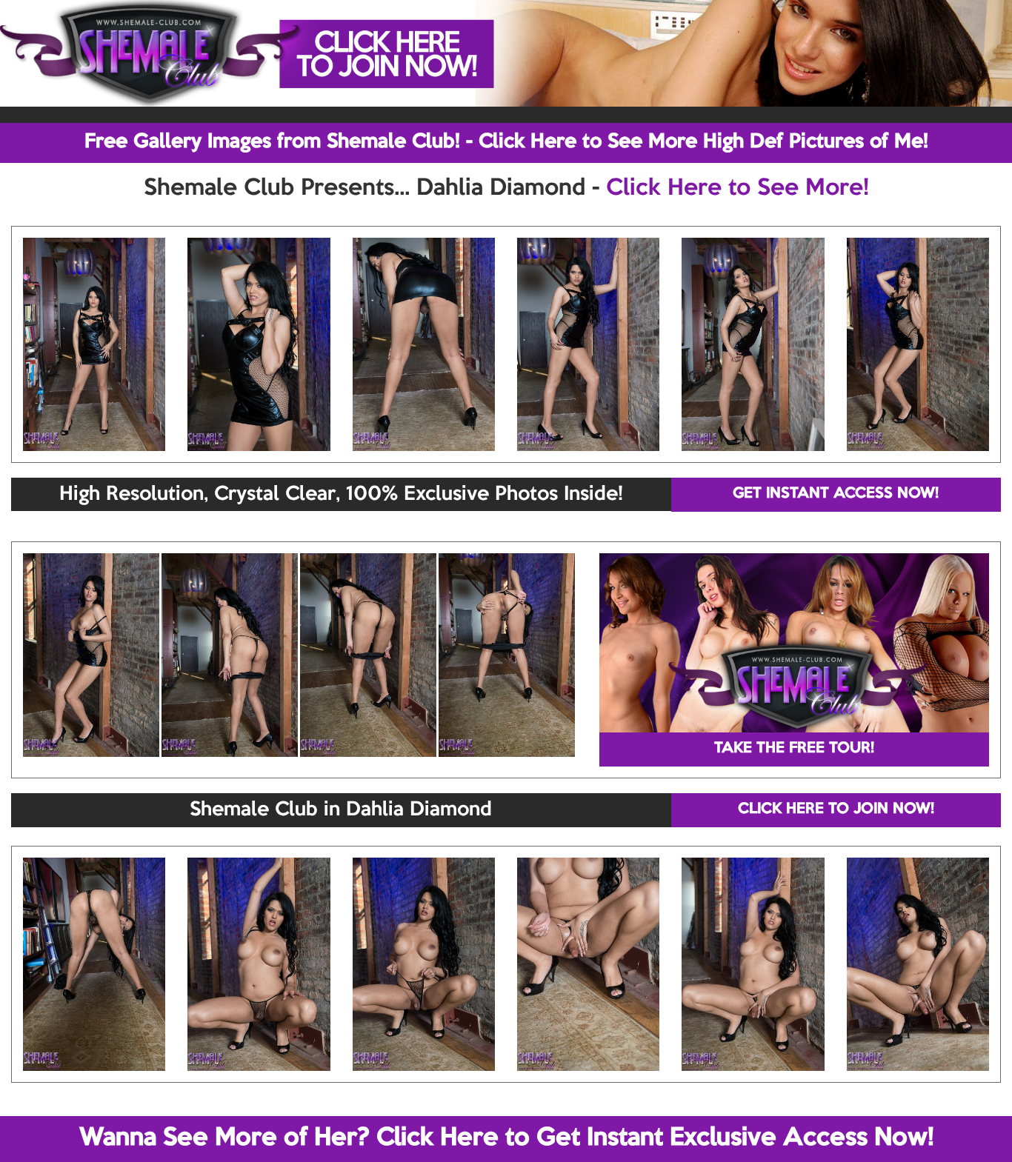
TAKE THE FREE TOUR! (794, 748)
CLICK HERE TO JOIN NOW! (836, 809)
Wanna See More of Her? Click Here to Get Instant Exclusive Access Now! (506, 1138)
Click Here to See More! (737, 188)
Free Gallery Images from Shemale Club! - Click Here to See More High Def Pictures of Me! (506, 142)
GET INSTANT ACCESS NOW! (836, 494)
